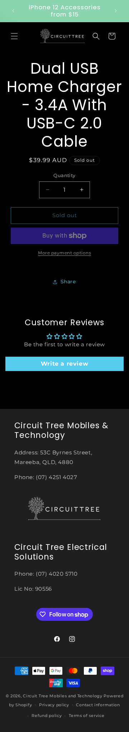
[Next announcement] (116, 11)
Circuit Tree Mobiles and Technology (62, 695)
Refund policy (47, 715)
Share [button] (68, 281)
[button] (14, 36)
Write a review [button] (64, 363)
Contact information (98, 704)
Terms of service (86, 715)
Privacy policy (54, 704)
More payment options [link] (64, 252)
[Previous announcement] (13, 11)
